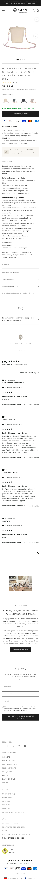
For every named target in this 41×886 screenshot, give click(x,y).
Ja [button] (24, 404)
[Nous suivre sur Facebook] (8, 746)
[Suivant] (36, 36)
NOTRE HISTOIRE (8, 761)
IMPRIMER (6, 831)
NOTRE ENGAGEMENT (20, 650)
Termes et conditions (10, 823)
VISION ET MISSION (9, 764)
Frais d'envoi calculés (19, 89)
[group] (20, 362)
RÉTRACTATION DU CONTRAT (13, 812)
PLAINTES (6, 809)
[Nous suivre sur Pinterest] (19, 746)
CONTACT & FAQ (8, 794)
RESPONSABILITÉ (9, 768)
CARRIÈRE (6, 757)
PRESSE (5, 775)
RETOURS (6, 801)
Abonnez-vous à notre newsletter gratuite (20, 717)
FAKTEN (5, 783)
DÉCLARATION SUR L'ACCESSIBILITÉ (16, 834)
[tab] (17, 59)
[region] (20, 340)
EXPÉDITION (7, 798)
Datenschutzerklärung (10, 708)
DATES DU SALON (9, 779)
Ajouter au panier (20, 114)
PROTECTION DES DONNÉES (13, 827)
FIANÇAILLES (7, 772)
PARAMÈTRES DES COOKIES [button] (13, 838)
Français (31, 878)
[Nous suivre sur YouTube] (25, 746)
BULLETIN (6, 805)
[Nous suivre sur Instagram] (13, 746)
